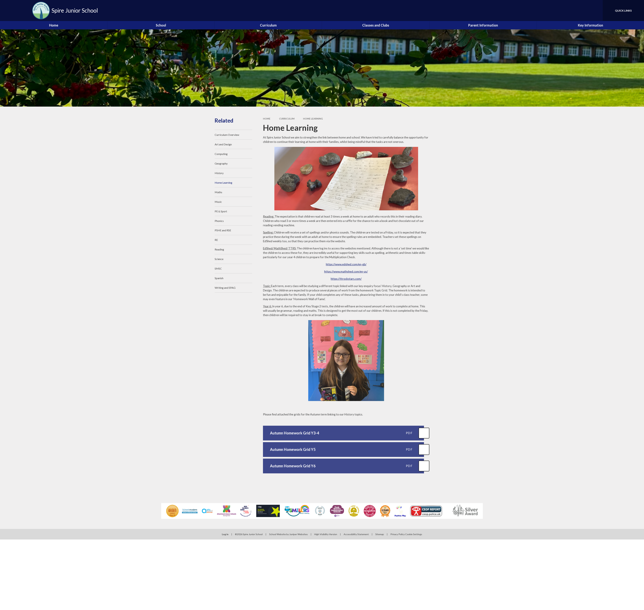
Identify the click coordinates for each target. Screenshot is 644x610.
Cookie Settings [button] (413, 534)
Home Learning (313, 118)
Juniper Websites (298, 534)
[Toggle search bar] (597, 10)
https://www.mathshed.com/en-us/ (346, 271)
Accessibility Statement (356, 534)
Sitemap (379, 534)
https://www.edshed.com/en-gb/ (346, 264)
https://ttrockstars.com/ (346, 278)
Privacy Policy (397, 534)
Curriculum (286, 118)
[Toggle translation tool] (585, 10)
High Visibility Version (325, 534)
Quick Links (623, 10)
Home (266, 118)
